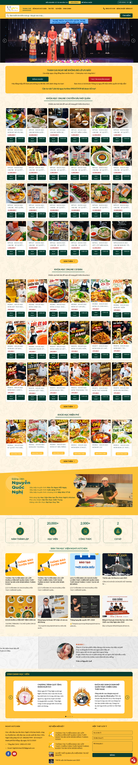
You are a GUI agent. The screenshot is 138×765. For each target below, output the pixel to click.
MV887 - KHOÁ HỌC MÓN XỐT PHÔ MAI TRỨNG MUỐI (15, 307)
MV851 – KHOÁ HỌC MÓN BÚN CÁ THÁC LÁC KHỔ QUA (121, 447)
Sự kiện (58, 8)
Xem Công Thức (16, 454)
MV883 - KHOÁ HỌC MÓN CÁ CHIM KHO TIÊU (100, 306)
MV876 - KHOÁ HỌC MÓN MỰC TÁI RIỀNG (121, 348)
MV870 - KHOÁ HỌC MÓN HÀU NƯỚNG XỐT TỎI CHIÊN (121, 390)
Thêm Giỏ (21, 138)
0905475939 (76, 88)
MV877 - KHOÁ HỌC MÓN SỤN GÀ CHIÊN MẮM (100, 348)
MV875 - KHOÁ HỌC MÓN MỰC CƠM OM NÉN (15, 390)
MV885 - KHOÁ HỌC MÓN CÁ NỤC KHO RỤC (58, 307)
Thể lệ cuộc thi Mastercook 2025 (67, 760)
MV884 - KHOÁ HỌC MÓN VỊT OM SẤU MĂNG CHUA (79, 306)
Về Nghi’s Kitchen (39, 8)
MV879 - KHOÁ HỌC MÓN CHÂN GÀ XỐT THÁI (58, 349)
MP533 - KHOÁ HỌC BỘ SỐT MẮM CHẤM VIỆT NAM (79, 132)
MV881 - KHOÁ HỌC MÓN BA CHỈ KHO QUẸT (15, 348)
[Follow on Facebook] (8, 753)
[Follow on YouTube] (14, 753)
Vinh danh (67, 8)
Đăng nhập (37, 79)
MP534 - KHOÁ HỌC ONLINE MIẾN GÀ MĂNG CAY (57, 132)
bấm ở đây (75, 2)
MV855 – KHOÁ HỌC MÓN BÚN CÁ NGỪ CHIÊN (79, 447)
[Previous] (5, 40)
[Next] (133, 40)
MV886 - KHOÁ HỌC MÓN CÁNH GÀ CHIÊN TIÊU (36, 307)
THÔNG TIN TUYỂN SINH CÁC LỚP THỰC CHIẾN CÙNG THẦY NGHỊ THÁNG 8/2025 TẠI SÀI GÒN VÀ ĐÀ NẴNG (72, 746)
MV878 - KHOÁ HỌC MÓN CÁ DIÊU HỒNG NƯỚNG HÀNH (79, 348)
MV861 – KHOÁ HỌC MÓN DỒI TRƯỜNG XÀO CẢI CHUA (37, 447)
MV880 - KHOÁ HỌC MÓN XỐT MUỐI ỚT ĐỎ (36, 349)
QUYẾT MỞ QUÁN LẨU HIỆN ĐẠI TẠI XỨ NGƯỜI (72, 754)
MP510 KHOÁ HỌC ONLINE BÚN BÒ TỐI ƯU (122, 245)
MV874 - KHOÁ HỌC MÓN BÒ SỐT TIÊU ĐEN (36, 390)
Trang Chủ (27, 8)
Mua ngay (11, 140)
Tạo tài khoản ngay (100, 79)
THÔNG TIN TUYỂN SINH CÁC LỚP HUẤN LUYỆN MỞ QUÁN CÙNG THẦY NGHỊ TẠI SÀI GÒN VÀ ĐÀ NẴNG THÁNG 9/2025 (71, 736)
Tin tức (51, 8)
